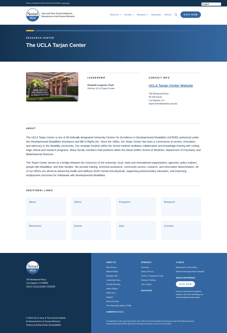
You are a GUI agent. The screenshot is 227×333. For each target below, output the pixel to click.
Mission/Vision (112, 271)
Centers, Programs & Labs (152, 276)
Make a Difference (185, 278)
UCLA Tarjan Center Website (171, 85)
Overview (145, 267)
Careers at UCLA (114, 312)
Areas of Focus (147, 271)
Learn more (65, 3)
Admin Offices (112, 289)
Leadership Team (113, 280)
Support (109, 297)
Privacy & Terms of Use (37, 325)
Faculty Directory (113, 284)
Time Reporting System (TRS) (118, 305)
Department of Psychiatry (186, 267)
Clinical (167, 15)
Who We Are (111, 267)
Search (176, 14)
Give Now (191, 15)
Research (141, 15)
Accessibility (55, 325)
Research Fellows (148, 280)
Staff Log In (111, 293)
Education (156, 15)
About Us (114, 15)
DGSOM (51, 286)
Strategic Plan (112, 276)
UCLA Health (39, 286)
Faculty (127, 15)
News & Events (112, 301)
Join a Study (146, 284)
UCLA (29, 286)
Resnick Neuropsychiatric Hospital (190, 271)
